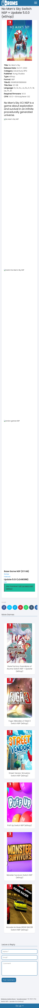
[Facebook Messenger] (9, 607)
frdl (5, 582)
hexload (7, 576)
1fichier (6, 574)
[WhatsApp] (26, 607)
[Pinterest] (20, 607)
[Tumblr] (31, 607)
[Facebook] (4, 607)
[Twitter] (15, 607)
